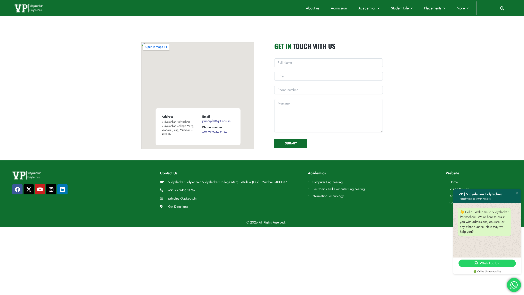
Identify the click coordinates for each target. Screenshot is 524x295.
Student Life (400, 8)
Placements (432, 8)
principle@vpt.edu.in (216, 121)
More (461, 8)
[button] (369, 8)
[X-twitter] (29, 189)
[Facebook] (17, 189)
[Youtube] (40, 189)
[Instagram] (51, 189)
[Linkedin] (62, 189)
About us (312, 8)
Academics (367, 8)
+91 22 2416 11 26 (214, 132)
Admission (339, 8)
